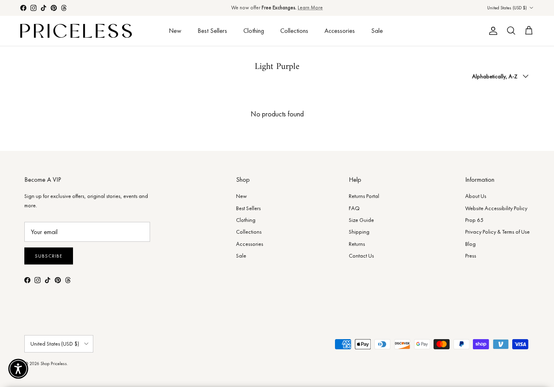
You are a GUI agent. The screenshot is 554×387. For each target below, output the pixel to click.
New (175, 30)
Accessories (339, 30)
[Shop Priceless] (76, 31)
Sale (377, 30)
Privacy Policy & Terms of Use (497, 231)
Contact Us (361, 255)
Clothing (253, 30)
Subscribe (48, 256)
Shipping (359, 231)
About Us (475, 196)
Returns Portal (364, 196)
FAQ (354, 208)
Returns (357, 243)
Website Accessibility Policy (496, 208)
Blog (470, 243)
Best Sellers (212, 30)
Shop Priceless (54, 363)
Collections (294, 30)
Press (470, 255)
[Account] (491, 31)
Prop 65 (474, 220)
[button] (18, 369)
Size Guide (361, 220)
